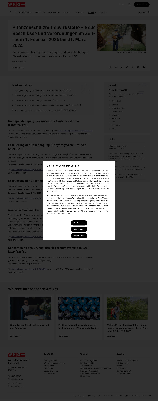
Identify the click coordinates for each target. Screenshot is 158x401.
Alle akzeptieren (79, 223)
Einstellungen (79, 229)
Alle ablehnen (79, 236)
